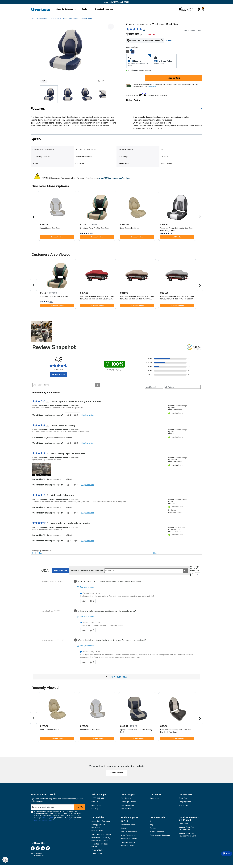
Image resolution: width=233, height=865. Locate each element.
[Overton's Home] (40, 9)
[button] (66, 9)
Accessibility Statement (101, 821)
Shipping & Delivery (128, 802)
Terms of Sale (97, 850)
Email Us (95, 802)
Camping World (185, 802)
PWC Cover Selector (129, 839)
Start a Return (126, 809)
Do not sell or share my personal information (101, 839)
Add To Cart (177, 237)
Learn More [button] (152, 87)
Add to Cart (174, 78)
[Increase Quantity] (142, 78)
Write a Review (58, 374)
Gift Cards (125, 821)
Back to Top (37, 553)
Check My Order (127, 805)
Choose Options (57, 237)
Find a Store (186, 10)
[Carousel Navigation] (90, 81)
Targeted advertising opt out (100, 845)
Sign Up (79, 807)
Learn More (183, 824)
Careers (153, 828)
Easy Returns (126, 798)
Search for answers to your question (87, 570)
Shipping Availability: (136, 70)
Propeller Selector (128, 842)
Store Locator (155, 798)
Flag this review (88, 415)
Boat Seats (55, 18)
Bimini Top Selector (128, 835)
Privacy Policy (97, 831)
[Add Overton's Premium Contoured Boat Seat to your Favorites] (111, 27)
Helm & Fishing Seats (70, 18)
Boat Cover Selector (129, 832)
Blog (151, 825)
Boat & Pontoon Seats (39, 18)
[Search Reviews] (97, 385)
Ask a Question (60, 570)
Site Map (95, 809)
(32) (91, 233)
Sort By (192, 574)
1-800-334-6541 (98, 798)
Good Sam (183, 798)
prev (33, 216)
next (200, 216)
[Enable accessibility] (5, 860)
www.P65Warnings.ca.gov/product (114, 178)
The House (183, 805)
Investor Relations (157, 832)
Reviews (124, 828)
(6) (144, 30)
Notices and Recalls (128, 825)
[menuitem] (66, 9)
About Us (153, 821)
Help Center (96, 805)
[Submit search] (185, 570)
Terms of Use (97, 853)
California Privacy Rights (101, 834)
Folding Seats (87, 18)
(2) (171, 233)
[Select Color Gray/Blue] (133, 51)
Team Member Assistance (160, 835)
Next (156, 553)
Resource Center (127, 846)
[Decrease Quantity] (127, 78)
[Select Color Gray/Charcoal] (128, 51)
